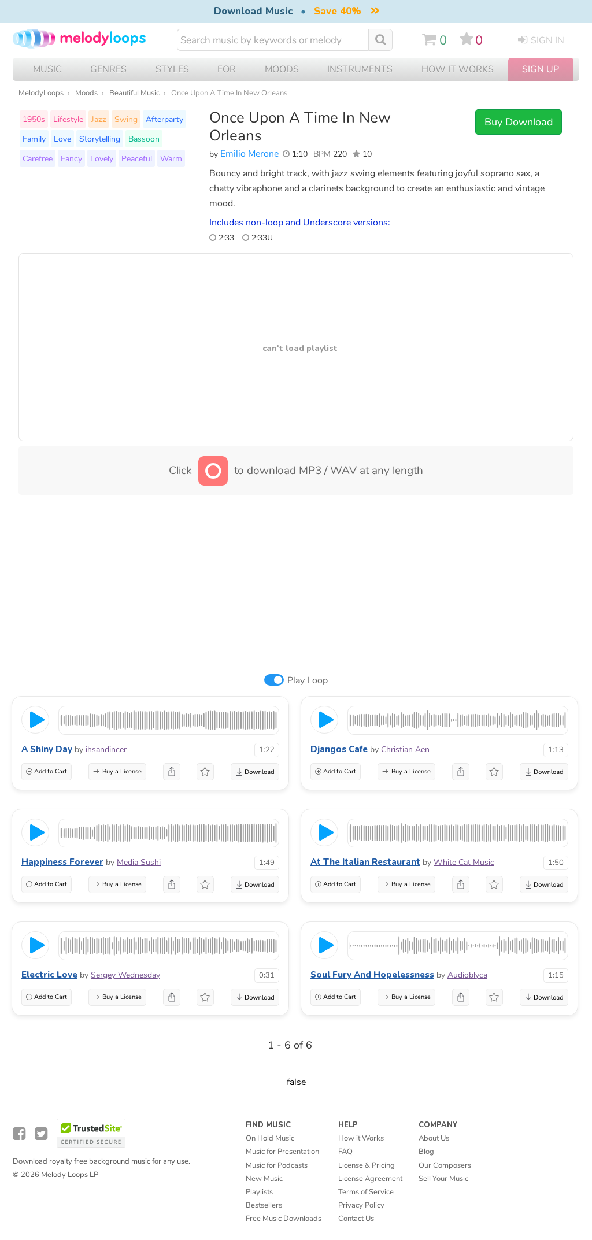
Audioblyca (467, 974)
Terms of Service (366, 1192)
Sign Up (540, 69)
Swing (126, 119)
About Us (434, 1138)
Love (62, 139)
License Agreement (370, 1179)
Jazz (98, 119)
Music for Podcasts (277, 1165)
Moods (86, 93)
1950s (34, 119)
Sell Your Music (443, 1179)
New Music (264, 1179)
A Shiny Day (46, 749)
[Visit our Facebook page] (19, 1134)
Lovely (101, 158)
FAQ (345, 1151)
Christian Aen (405, 749)
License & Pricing (366, 1165)
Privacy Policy (361, 1205)
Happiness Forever (62, 862)
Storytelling (99, 139)
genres (108, 69)
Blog (426, 1151)
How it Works (457, 69)
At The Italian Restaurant (365, 862)
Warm (171, 158)
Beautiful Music (134, 93)
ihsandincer (106, 749)
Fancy (71, 158)
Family (34, 139)
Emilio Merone (249, 153)
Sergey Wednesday (125, 974)
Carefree (38, 158)
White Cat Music (464, 862)
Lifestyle (68, 119)
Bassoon (144, 139)
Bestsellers (264, 1205)
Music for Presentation (282, 1151)
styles (172, 69)
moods (282, 69)
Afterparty (164, 119)
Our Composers (445, 1165)
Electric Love (49, 974)
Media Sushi (139, 862)
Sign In (547, 40)
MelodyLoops (41, 93)
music (47, 69)
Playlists (259, 1192)
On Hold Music (270, 1138)
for (226, 69)
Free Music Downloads (283, 1218)
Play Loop (307, 680)
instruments (360, 69)
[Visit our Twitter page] (41, 1134)
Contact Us (356, 1218)
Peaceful (136, 158)
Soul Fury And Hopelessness (372, 974)
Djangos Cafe (339, 749)
